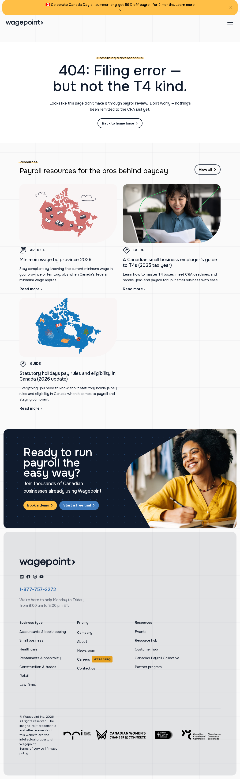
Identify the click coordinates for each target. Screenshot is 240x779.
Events (140, 631)
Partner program (148, 667)
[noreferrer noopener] (77, 735)
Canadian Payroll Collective (157, 658)
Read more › (30, 289)
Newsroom (86, 650)
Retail (24, 675)
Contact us (86, 668)
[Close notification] (231, 7)
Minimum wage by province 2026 (55, 260)
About (82, 641)
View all (205, 169)
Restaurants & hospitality (40, 658)
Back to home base (118, 123)
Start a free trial (77, 505)
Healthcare (28, 649)
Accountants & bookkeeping (42, 631)
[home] (47, 562)
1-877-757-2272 (37, 589)
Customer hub (146, 649)
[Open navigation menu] (230, 22)
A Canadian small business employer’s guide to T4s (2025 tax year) (170, 262)
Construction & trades (37, 667)
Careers (94, 659)
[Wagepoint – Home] (24, 22)
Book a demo (38, 505)
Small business (31, 640)
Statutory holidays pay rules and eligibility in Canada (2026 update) (67, 376)
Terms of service (31, 749)
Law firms (27, 684)
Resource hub (146, 640)
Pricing (82, 622)
